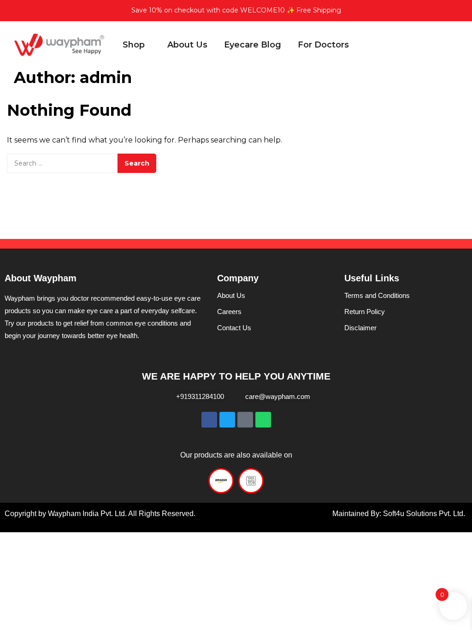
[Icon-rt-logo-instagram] (245, 420)
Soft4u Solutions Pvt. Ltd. (423, 513)
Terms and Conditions (377, 295)
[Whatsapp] (263, 420)
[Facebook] (209, 420)
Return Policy (364, 311)
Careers (229, 311)
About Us (231, 295)
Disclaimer (360, 328)
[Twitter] (227, 420)
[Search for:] (62, 163)
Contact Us (234, 328)
